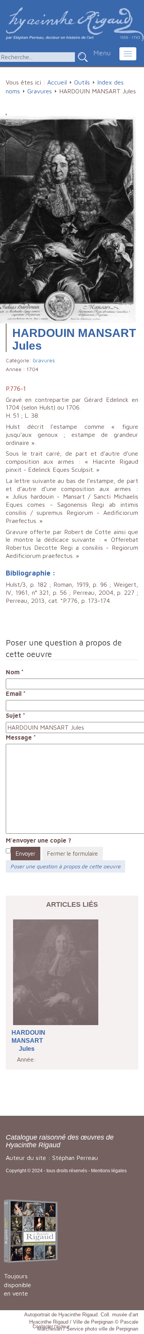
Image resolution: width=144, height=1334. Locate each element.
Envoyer (25, 853)
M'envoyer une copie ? (38, 840)
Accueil (57, 82)
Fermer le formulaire (72, 853)
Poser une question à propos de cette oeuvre (65, 866)
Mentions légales (109, 1170)
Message (21, 737)
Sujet (15, 715)
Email (16, 693)
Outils (82, 82)
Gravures (39, 91)
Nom (15, 672)
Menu (102, 53)
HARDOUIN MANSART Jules (27, 1040)
